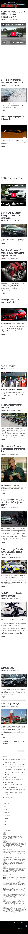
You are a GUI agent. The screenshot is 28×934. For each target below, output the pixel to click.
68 (15, 741)
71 (20, 741)
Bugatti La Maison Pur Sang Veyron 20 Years (15, 776)
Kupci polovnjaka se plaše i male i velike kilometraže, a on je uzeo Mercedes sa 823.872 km (15, 769)
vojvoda (8, 877)
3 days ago (16, 897)
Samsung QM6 (7, 667)
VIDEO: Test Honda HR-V (11, 178)
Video (10, 19)
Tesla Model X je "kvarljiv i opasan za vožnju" (12, 594)
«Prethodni (5, 741)
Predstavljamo (7, 815)
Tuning (5, 809)
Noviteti (11, 670)
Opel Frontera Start (9, 797)
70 (18, 741)
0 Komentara (15, 19)
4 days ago (18, 904)
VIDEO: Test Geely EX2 (10, 762)
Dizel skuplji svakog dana (11, 703)
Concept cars (6, 812)
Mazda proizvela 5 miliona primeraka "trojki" (12, 301)
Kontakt (20, 922)
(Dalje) (3, 110)
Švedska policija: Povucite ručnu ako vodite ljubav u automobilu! (12, 552)
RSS (14, 922)
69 (16, 741)
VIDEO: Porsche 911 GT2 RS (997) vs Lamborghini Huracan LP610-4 (13, 14)
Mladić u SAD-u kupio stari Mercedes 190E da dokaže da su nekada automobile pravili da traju (13, 848)
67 (13, 741)
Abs (4, 820)
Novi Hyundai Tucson (8, 897)
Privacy (17, 922)
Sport (10, 368)
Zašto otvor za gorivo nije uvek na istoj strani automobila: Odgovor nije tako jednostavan (13, 873)
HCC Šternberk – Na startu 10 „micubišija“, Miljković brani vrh (12, 502)
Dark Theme (24, 922)
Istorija (5, 823)
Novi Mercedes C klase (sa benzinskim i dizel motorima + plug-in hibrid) (13, 904)
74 (3, 743)
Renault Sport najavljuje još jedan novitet (12, 118)
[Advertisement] (13, 62)
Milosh (8, 900)
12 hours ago (10, 864)
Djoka (8, 832)
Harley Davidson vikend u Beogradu (11, 406)
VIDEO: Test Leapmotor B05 (11, 787)
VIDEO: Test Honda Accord (11, 796)
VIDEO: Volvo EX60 (9, 782)
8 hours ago (10, 838)
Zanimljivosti (12, 557)
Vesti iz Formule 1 (8, 366)
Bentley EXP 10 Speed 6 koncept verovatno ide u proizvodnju (11, 215)
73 (23, 741)
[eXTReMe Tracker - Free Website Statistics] (26, 927)
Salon (5, 821)
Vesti (10, 258)
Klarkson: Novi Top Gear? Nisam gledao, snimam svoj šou (13, 449)
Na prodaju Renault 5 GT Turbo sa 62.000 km (15, 764)
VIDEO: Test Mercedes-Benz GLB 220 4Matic (14, 766)
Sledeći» (6, 743)
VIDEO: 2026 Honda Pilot (10, 777)
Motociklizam (12, 410)
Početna (11, 922)
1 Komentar (17, 122)
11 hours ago (10, 849)
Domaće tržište (7, 808)
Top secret (11, 85)
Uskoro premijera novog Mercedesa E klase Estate (12, 81)
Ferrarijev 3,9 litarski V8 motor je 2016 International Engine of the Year (12, 253)
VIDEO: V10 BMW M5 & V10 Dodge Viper (12, 890)
